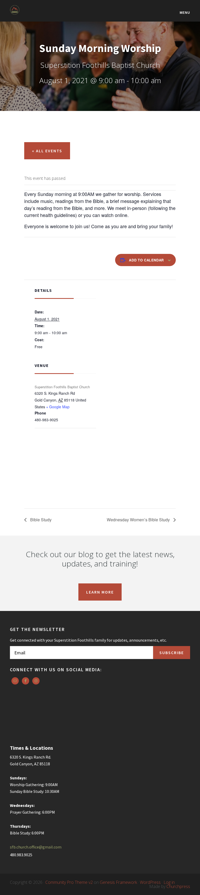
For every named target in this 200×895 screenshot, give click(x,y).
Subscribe (171, 652)
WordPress (150, 882)
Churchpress (178, 886)
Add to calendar (146, 260)
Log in (169, 882)
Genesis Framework (118, 882)
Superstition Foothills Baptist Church (36, 13)
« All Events (47, 150)
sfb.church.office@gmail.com (35, 847)
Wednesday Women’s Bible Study (139, 520)
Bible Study (40, 520)
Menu (185, 12)
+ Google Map (58, 406)
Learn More (100, 592)
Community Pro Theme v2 (69, 882)
